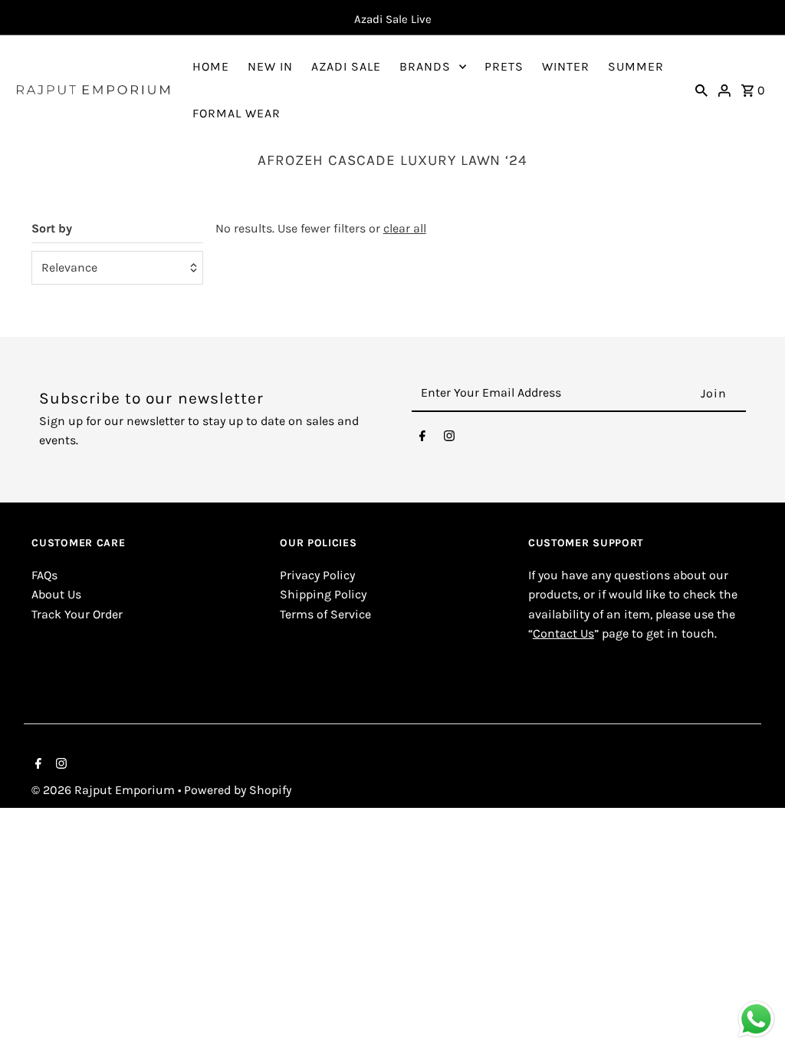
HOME (210, 66)
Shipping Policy (323, 594)
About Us (56, 594)
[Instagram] (449, 440)
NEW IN (270, 66)
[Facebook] (422, 440)
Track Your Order (77, 614)
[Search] (701, 90)
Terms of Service (325, 614)
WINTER (566, 66)
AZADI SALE (346, 66)
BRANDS (425, 66)
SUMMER (636, 66)
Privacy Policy (317, 575)
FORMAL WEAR (236, 113)
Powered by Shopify (237, 790)
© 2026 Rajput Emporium (104, 790)
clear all (404, 228)
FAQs (44, 575)
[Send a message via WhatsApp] (756, 1019)
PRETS (504, 66)
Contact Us (563, 633)
